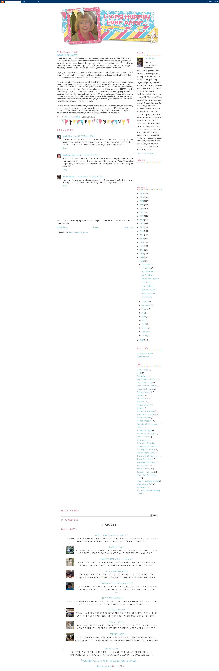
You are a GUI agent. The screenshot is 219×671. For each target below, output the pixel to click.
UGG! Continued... (116, 609)
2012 (142, 246)
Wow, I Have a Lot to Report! (111, 535)
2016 (142, 231)
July (143, 313)
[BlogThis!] (88, 117)
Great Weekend (148, 293)
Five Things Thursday (146, 379)
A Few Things (142, 370)
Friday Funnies (143, 392)
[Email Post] (82, 117)
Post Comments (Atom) (78, 232)
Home (95, 227)
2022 (142, 208)
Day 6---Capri (116, 622)
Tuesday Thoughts (145, 472)
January (145, 335)
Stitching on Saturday (146, 449)
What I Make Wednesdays (148, 481)
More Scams (112, 648)
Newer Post (62, 227)
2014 (142, 238)
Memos (140, 408)
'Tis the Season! (148, 271)
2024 (142, 201)
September (147, 305)
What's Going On (144, 484)
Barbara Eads (68, 176)
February (146, 331)
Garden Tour (116, 547)
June (144, 316)
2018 (142, 223)
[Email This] (85, 117)
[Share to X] (90, 117)
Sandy (65, 136)
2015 (142, 235)
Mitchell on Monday (145, 411)
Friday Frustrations (145, 389)
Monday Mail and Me (146, 414)
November (146, 268)
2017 (142, 227)
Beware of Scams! (148, 289)
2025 (142, 197)
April (144, 324)
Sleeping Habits (116, 634)
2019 (142, 220)
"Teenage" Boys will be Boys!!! (116, 583)
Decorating (141, 376)
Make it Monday (144, 405)
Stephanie (67, 155)
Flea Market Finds (144, 382)
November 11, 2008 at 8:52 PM (85, 155)
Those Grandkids (144, 459)
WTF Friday (141, 487)
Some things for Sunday (147, 446)
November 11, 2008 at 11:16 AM (81, 136)
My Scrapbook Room (116, 571)
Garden (140, 395)
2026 (142, 193)
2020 (142, 216)
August (145, 309)
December (146, 264)
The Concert (146, 297)
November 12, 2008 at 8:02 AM (90, 176)
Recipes (140, 427)
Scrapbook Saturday (145, 433)
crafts (139, 373)
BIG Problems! (147, 275)
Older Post (128, 227)
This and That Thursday (147, 456)
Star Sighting (147, 286)
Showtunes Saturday (146, 443)
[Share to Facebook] (92, 117)
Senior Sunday (143, 437)
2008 (142, 261)
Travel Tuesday (143, 468)
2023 (142, 204)
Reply (65, 148)
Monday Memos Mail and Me (116, 559)
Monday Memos (144, 417)
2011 (142, 250)
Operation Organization (147, 424)
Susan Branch (143, 357)
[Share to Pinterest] (94, 117)
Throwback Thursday (146, 462)
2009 (142, 257)
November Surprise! (150, 279)
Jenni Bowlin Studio (145, 353)
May (144, 320)
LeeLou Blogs (118, 666)
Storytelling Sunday (145, 452)
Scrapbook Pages (144, 430)
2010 (142, 253)
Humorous (141, 398)
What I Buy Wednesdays (147, 475)
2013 (142, 242)
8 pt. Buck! (145, 282)
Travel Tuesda (143, 465)
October (145, 301)
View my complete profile (145, 153)
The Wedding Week (112, 598)
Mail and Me (142, 401)
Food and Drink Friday (146, 385)
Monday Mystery (144, 421)
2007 (142, 340)
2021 (142, 212)
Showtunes (141, 440)
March (145, 328)
